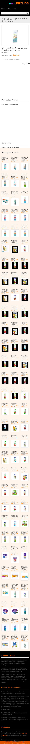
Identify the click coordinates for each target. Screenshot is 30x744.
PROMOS (22, 3)
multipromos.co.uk (24, 743)
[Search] (27, 13)
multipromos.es (15, 743)
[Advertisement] (15, 80)
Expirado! (16, 55)
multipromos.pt (6, 743)
